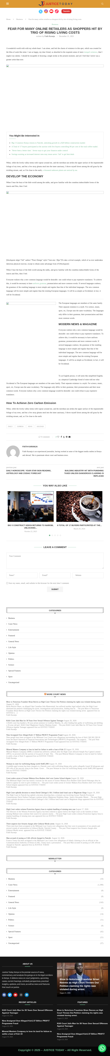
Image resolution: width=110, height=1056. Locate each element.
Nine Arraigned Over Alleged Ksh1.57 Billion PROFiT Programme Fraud (34, 735)
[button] (102, 1048)
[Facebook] (4, 995)
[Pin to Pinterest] (66, 437)
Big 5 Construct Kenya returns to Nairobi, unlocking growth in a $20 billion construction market (48, 143)
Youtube (66, 11)
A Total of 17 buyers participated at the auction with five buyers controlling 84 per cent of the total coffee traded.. (55, 147)
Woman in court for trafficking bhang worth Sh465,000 (27, 764)
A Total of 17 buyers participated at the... (79, 525)
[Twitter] (41, 11)
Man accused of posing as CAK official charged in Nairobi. (28, 838)
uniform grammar (39, 283)
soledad (40, 426)
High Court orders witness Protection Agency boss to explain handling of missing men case (40, 809)
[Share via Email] (69, 437)
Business (19, 19)
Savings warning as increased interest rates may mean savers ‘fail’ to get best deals (43, 154)
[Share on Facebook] (61, 437)
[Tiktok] (57, 11)
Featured (11, 636)
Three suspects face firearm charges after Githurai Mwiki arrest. (30, 824)
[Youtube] (51, 11)
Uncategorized (13, 682)
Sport (10, 677)
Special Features (14, 671)
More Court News (56, 694)
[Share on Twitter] (64, 437)
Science (11, 665)
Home (8, 19)
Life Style (12, 647)
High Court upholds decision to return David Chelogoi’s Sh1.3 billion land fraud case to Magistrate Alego (46, 793)
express (20, 426)
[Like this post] (58, 437)
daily (10, 426)
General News (13, 642)
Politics (11, 659)
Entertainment (13, 630)
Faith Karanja (50, 36)
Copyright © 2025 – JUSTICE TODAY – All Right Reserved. (55, 1050)
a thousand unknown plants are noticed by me (60, 170)
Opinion (11, 653)
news (30, 426)
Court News (12, 624)
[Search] (102, 4)
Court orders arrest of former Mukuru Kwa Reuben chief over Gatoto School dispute (38, 778)
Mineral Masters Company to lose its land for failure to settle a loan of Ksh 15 (36, 749)
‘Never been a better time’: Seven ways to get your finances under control (40, 151)
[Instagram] (46, 11)
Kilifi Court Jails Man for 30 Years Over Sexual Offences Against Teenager (34, 721)
